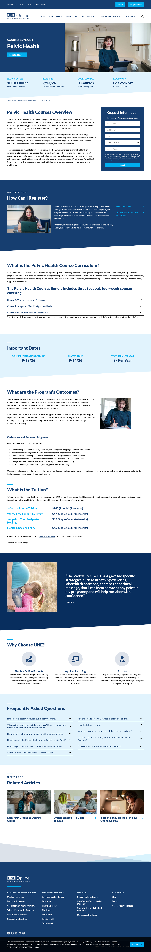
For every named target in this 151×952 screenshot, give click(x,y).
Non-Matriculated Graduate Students (90, 909)
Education (46, 901)
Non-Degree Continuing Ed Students (89, 902)
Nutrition (46, 910)
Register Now (15, 55)
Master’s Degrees (15, 897)
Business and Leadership (53, 897)
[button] (142, 16)
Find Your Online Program (25, 100)
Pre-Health (47, 914)
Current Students (15, 5)
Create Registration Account (127, 214)
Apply (120, 4)
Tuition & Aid (89, 16)
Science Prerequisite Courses (20, 910)
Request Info (136, 4)
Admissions (72, 16)
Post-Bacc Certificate (17, 914)
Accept (135, 944)
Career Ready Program (122, 906)
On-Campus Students (87, 915)
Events (30, 5)
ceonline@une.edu (47, 536)
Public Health (48, 919)
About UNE (132, 16)
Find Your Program (51, 16)
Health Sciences (49, 906)
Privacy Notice (33, 947)
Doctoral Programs (16, 901)
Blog (114, 897)
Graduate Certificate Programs (21, 906)
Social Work (47, 923)
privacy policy (116, 160)
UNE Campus (41, 5)
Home (9, 100)
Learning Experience (111, 16)
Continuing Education (17, 919)
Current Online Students (88, 897)
